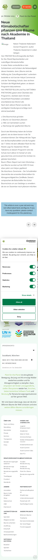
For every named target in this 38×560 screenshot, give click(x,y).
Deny (19, 317)
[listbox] (19, 350)
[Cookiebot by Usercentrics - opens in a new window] (27, 241)
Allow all (19, 302)
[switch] (33, 273)
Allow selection (19, 309)
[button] (35, 7)
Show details (26, 295)
